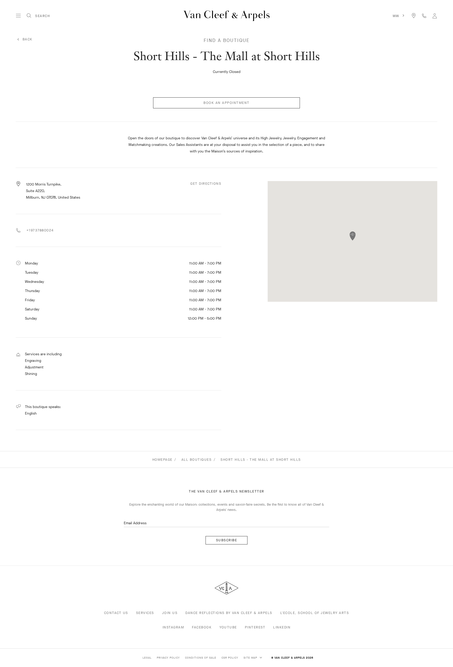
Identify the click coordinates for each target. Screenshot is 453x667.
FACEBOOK (202, 627)
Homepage (162, 459)
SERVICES (145, 613)
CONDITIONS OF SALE (200, 657)
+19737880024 (39, 230)
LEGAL (147, 657)
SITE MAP (251, 657)
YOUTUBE (228, 627)
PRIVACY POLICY (168, 657)
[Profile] (434, 15)
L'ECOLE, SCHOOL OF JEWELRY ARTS (314, 613)
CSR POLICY (230, 657)
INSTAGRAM (173, 627)
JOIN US (170, 613)
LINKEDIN (281, 627)
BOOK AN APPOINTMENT (226, 102)
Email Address (135, 523)
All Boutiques (196, 459)
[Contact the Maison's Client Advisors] (424, 15)
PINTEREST (255, 627)
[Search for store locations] (413, 15)
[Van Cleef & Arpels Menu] (18, 15)
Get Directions (205, 183)
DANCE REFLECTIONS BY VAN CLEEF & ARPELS (228, 613)
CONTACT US (116, 613)
